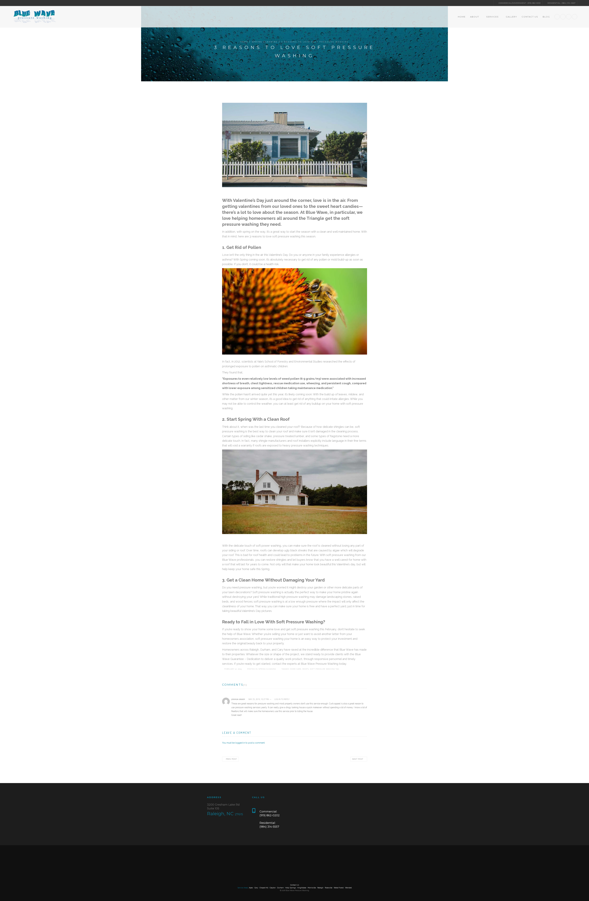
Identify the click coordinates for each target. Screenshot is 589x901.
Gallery (511, 16)
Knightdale (301, 888)
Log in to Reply (282, 699)
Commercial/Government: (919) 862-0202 (519, 3)
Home (461, 16)
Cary (256, 888)
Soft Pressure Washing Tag (325, 669)
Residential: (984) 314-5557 (561, 3)
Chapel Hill (264, 888)
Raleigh (320, 888)
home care (296, 669)
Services (492, 16)
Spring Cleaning (265, 42)
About (474, 16)
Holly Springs (290, 888)
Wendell (348, 888)
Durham (280, 888)
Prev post (231, 759)
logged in (240, 743)
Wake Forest (339, 888)
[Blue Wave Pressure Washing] (34, 16)
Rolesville (328, 888)
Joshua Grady (238, 699)
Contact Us (530, 16)
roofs (307, 669)
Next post (358, 759)
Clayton (273, 888)
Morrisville (312, 888)
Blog (546, 16)
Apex (251, 888)
